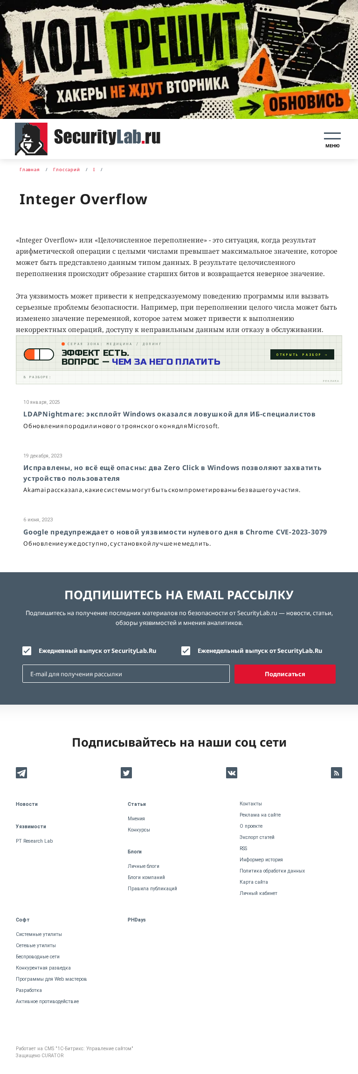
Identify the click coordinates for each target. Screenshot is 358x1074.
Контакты (251, 804)
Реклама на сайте (260, 815)
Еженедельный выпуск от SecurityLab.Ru (260, 650)
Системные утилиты (39, 934)
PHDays (137, 920)
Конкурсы (139, 830)
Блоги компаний (146, 877)
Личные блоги (143, 866)
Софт (23, 920)
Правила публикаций (152, 889)
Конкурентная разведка (43, 968)
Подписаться (285, 674)
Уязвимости (31, 827)
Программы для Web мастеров (51, 979)
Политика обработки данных (272, 871)
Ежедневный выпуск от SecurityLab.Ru (97, 650)
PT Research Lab (34, 841)
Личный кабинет (258, 893)
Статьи (137, 804)
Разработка (29, 990)
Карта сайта (254, 882)
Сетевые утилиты (36, 945)
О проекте (251, 826)
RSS (243, 848)
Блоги (135, 852)
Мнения (136, 819)
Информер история (261, 860)
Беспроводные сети (38, 957)
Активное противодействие (47, 1001)
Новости (27, 804)
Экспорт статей (257, 837)
